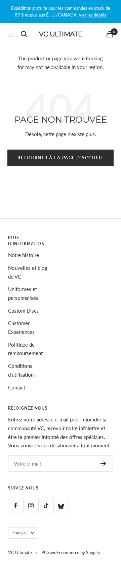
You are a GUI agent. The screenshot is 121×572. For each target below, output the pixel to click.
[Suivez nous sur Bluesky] (61, 505)
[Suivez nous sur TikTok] (45, 505)
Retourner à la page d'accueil (60, 157)
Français (20, 532)
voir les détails (92, 15)
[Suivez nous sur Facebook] (15, 505)
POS (45, 552)
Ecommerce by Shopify (78, 552)
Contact (16, 387)
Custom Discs (23, 311)
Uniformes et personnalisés (23, 293)
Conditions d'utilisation (21, 370)
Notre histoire (23, 255)
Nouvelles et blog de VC (27, 272)
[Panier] (109, 34)
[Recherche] (24, 34)
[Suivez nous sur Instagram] (30, 505)
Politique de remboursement (25, 349)
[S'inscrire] (103, 463)
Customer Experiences (21, 327)
